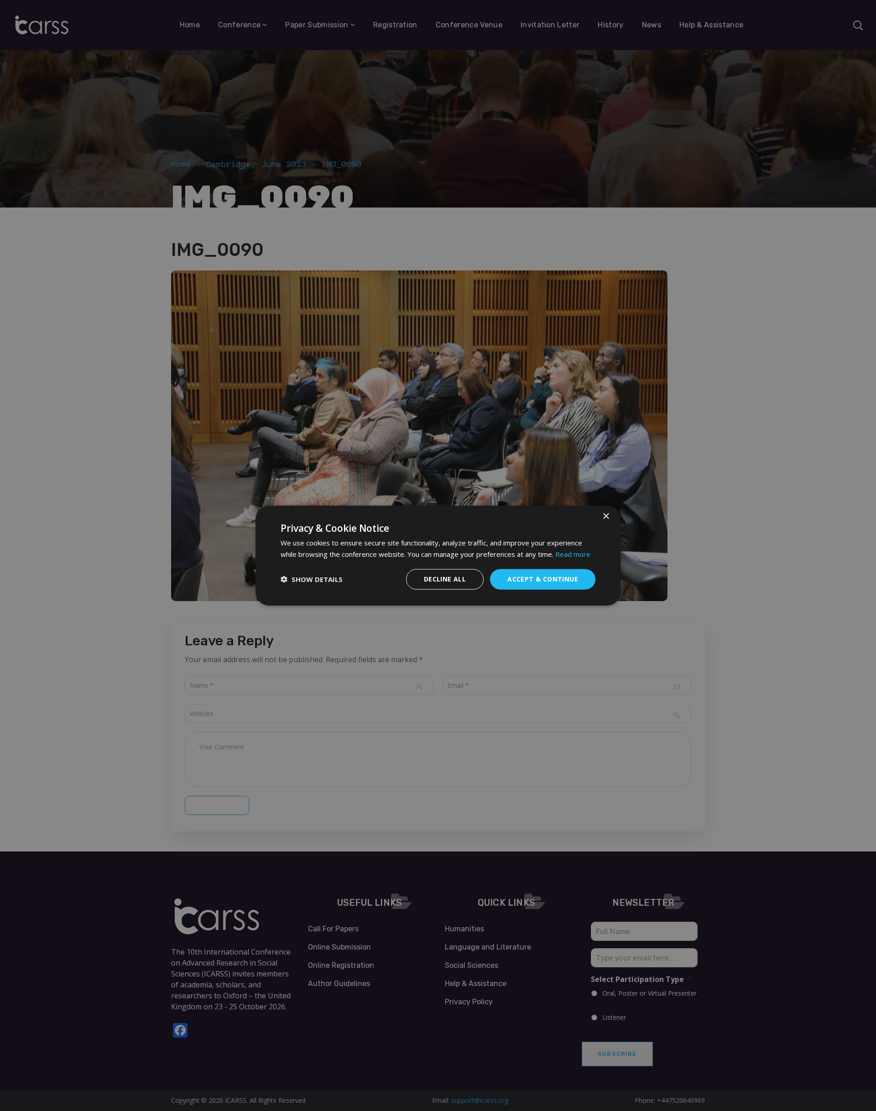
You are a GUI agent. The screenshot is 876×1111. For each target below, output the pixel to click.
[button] (312, 579)
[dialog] (438, 556)
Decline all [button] (445, 579)
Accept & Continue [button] (542, 579)
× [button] (605, 516)
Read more (572, 554)
